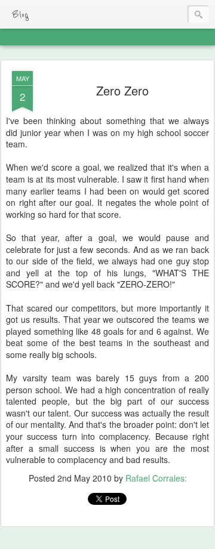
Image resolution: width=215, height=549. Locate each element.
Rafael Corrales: (156, 478)
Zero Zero (122, 90)
